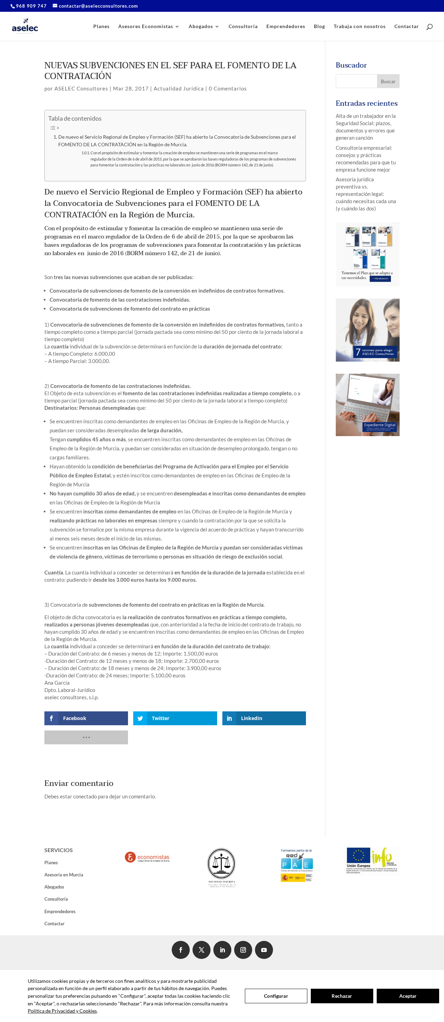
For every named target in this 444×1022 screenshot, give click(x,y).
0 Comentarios (228, 88)
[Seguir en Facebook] (181, 950)
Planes (101, 26)
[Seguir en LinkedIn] (222, 950)
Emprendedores (285, 26)
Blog (319, 26)
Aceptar (408, 996)
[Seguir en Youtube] (264, 950)
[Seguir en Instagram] (243, 950)
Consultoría (243, 26)
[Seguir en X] (202, 950)
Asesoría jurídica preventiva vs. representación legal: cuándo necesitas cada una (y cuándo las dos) (366, 193)
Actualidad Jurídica (179, 88)
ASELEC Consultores (81, 88)
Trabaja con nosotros (360, 26)
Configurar (276, 996)
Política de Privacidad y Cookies (62, 1011)
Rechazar (342, 996)
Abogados (201, 26)
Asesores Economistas (145, 26)
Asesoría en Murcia (63, 874)
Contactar (406, 26)
